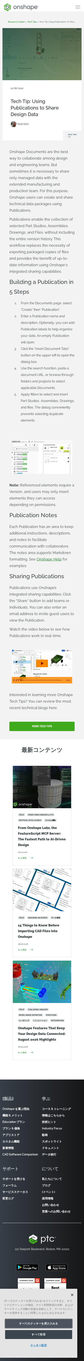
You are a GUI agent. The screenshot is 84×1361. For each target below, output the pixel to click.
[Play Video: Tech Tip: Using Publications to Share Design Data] (42, 663)
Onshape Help (49, 559)
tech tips (32, 22)
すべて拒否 (38, 1334)
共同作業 (55, 91)
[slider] (42, 680)
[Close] (72, 1294)
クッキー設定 (38, 1345)
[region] (38, 1323)
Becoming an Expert (22, 91)
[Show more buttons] (68, 680)
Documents (42, 91)
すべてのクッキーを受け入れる (38, 1323)
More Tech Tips (42, 726)
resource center (16, 22)
